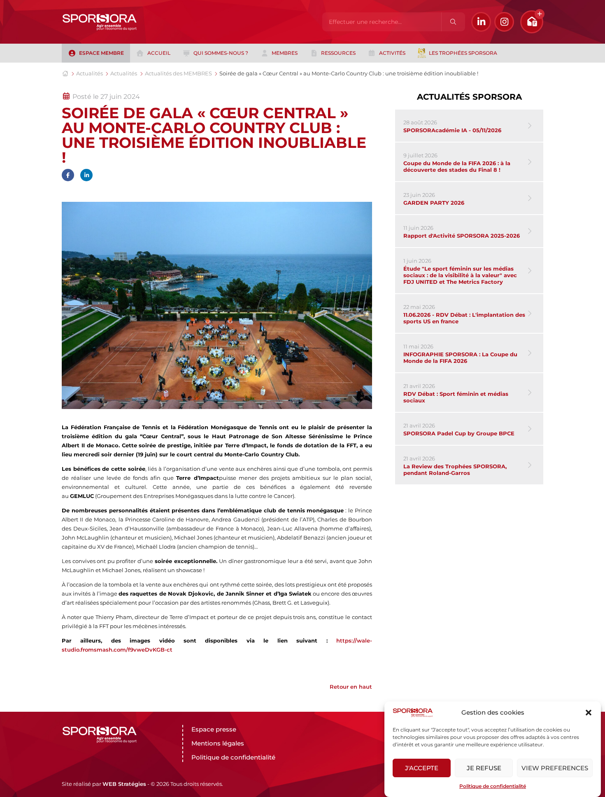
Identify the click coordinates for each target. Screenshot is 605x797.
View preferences (554, 768)
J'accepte (421, 768)
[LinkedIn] (481, 22)
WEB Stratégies (124, 784)
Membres (285, 53)
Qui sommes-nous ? (220, 53)
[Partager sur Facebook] (68, 175)
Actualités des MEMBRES (178, 73)
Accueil (158, 53)
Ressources (338, 53)
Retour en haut (351, 686)
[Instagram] (504, 22)
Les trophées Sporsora (463, 53)
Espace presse (213, 729)
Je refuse (484, 768)
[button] (588, 712)
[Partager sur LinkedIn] (86, 175)
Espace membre (101, 53)
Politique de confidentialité (492, 786)
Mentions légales (217, 743)
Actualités (89, 73)
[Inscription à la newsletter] (531, 21)
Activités (392, 53)
